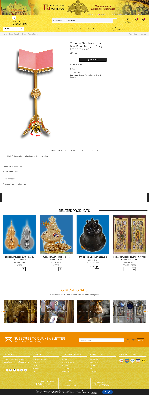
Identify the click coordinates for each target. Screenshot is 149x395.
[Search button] (115, 21)
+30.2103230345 (19, 24)
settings (94, 393)
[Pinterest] (18, 370)
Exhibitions (65, 29)
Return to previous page (137, 34)
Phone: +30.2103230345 (103, 383)
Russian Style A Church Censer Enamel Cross (56, 258)
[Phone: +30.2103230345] (95, 384)
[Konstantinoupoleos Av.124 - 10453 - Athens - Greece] (36, 384)
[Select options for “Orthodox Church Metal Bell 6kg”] (97, 267)
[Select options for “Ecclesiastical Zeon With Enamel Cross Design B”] (24, 269)
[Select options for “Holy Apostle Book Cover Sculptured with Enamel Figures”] (134, 269)
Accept (107, 392)
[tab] (56, 151)
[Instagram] (14, 370)
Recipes (82, 29)
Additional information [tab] (75, 151)
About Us (56, 29)
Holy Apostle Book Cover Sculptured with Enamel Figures (129, 258)
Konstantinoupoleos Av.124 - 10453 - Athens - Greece (46, 384)
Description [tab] (56, 151)
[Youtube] (25, 370)
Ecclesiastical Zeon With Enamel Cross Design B (19, 258)
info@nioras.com (122, 29)
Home (42, 29)
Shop (48, 29)
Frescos (74, 29)
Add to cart (94, 60)
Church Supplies (14, 34)
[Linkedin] (21, 370)
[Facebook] (7, 370)
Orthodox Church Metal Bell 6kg (93, 257)
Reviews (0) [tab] (93, 151)
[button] (60, 269)
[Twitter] (10, 370)
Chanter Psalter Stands (30, 34)
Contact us (92, 29)
